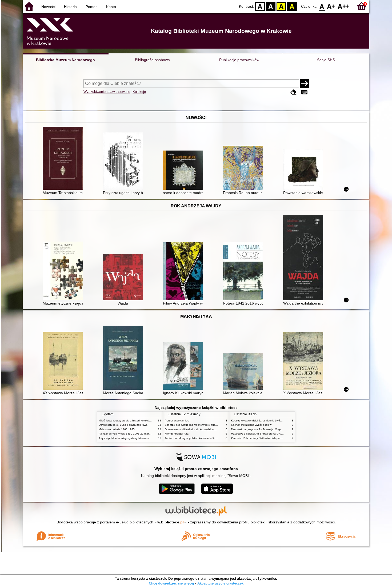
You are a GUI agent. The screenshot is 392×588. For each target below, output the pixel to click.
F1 (331, 6)
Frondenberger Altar (177, 433)
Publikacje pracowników (239, 60)
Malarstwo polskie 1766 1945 (117, 429)
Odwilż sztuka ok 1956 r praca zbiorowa (123, 424)
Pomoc (91, 7)
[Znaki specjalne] (304, 92)
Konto (111, 7)
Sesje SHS (326, 60)
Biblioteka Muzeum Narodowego (65, 60)
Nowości (48, 7)
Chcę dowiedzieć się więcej (171, 583)
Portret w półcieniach (177, 420)
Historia (70, 7)
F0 (322, 6)
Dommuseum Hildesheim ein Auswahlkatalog (192, 429)
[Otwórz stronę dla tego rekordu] (64, 159)
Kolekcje (139, 92)
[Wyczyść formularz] (293, 92)
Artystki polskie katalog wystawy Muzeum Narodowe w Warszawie (139, 438)
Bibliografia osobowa (152, 60)
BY (292, 6)
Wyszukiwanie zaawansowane (106, 92)
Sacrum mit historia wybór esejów (251, 424)
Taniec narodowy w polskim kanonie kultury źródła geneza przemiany (207, 438)
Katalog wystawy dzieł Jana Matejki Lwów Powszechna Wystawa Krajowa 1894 (279, 420)
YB (281, 6)
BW (270, 6)
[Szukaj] (304, 83)
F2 (343, 6)
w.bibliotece (170, 522)
